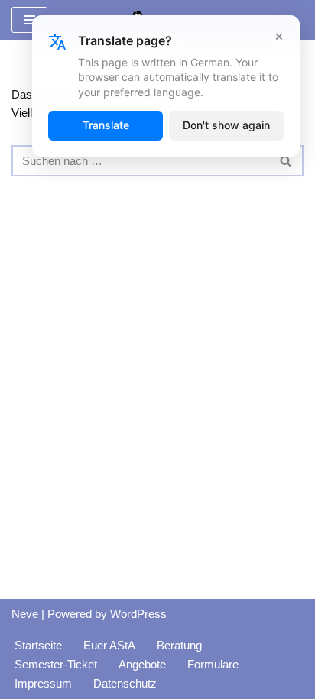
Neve (24, 613)
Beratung (179, 645)
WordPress (138, 613)
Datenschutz (125, 683)
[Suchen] (286, 160)
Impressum (43, 683)
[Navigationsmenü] (29, 20)
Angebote (142, 664)
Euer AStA (109, 645)
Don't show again (226, 124)
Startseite (38, 645)
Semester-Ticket (56, 664)
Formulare (213, 664)
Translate (106, 124)
